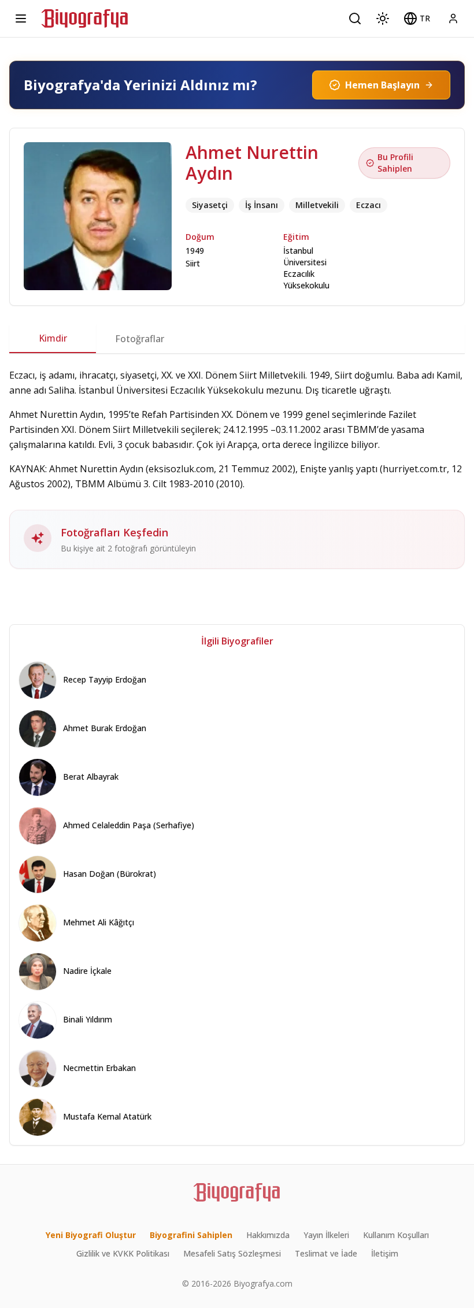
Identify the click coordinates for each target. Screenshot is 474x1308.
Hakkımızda (268, 1234)
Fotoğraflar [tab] (139, 338)
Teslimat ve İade (326, 1253)
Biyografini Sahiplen (191, 1234)
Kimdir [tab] (53, 338)
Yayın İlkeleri (326, 1234)
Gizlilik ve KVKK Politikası (122, 1253)
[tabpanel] (237, 468)
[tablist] (237, 338)
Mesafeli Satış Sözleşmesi (232, 1253)
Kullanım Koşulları (396, 1234)
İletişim (384, 1253)
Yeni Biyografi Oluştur (91, 1234)
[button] (417, 18)
